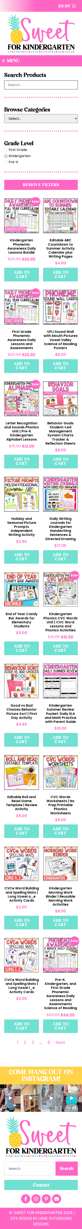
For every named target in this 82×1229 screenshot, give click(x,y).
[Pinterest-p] (46, 1198)
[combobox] (29, 1169)
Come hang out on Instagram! (41, 1075)
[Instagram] (36, 1198)
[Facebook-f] (25, 1198)
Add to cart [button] (22, 274)
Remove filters (41, 184)
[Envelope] (56, 1198)
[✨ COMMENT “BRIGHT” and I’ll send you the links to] (10, 1098)
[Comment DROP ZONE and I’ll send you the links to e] (31, 1098)
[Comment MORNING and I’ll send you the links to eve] (51, 1098)
